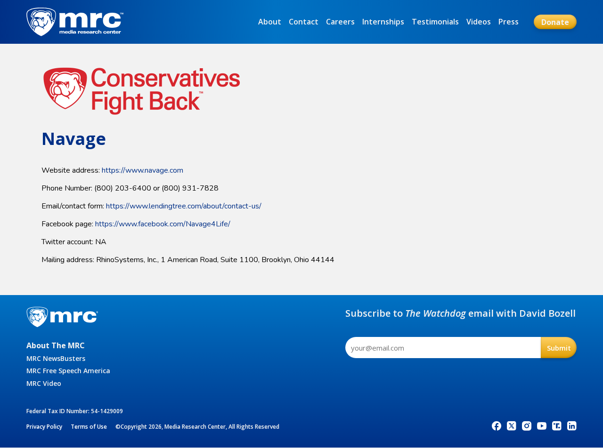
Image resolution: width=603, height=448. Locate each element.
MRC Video (43, 383)
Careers (340, 21)
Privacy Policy (44, 427)
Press (508, 21)
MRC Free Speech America (68, 370)
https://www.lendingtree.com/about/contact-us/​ (183, 206)
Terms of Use (89, 427)
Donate (555, 22)
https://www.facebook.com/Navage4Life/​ (162, 224)
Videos (478, 21)
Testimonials (435, 21)
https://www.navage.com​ (142, 170)
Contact (303, 21)
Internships (383, 21)
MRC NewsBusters (55, 358)
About (269, 21)
